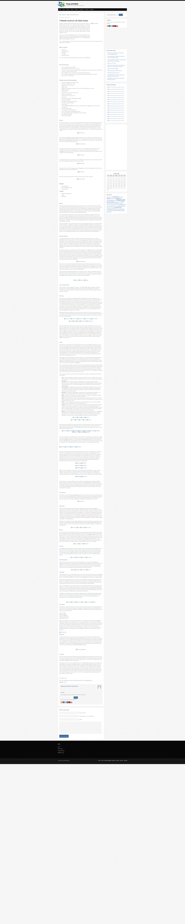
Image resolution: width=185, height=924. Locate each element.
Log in (59, 746)
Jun (116, 87)
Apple (108, 198)
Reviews (67, 9)
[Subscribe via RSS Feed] (62, 702)
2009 (108, 112)
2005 (108, 120)
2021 (108, 93)
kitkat (120, 204)
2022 (108, 91)
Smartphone (110, 209)
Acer (108, 197)
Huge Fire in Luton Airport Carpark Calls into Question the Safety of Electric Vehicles (116, 66)
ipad (112, 204)
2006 (108, 118)
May (115, 87)
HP (120, 202)
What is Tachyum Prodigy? (113, 68)
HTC (122, 202)
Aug (118, 89)
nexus (116, 206)
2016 (108, 97)
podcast (111, 207)
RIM (114, 207)
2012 (108, 105)
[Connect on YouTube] (71, 702)
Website (80, 719)
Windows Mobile (113, 210)
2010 (108, 110)
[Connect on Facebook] (63, 702)
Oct (121, 89)
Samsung (118, 208)
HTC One (109, 203)
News (64, 9)
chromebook (110, 200)
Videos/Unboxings (107, 760)
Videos (72, 9)
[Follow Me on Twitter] (65, 702)
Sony (114, 209)
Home (60, 9)
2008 (108, 114)
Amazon (110, 197)
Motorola (113, 206)
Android (78, 680)
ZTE (111, 212)
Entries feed (60, 748)
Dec (123, 97)
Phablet (108, 207)
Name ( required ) (82, 712)
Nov (122, 89)
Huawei (108, 204)
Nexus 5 (120, 206)
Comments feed (61, 750)
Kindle (118, 204)
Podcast (76, 9)
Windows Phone (120, 210)
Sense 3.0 (82, 680)
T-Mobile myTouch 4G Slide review (73, 20)
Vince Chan (62, 17)
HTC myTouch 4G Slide (72, 680)
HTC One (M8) (114, 203)
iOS (110, 204)
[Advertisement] (110, 4)
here (66, 487)
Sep (119, 97)
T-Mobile (65, 680)
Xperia (108, 212)
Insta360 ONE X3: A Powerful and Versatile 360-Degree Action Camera (116, 75)
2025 (108, 87)
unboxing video (87, 57)
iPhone (115, 204)
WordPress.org (61, 752)
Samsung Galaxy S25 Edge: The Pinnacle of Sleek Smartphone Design (116, 57)
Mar (112, 95)
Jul (117, 89)
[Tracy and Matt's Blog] (61, 7)
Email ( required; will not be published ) (86, 716)
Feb (111, 95)
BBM (114, 198)
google (112, 202)
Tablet (123, 209)
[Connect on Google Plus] (69, 702)
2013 (108, 103)
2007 (108, 116)
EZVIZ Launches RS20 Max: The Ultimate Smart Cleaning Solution (116, 53)
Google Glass (117, 202)
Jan (109, 95)
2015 (108, 99)
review (85, 680)
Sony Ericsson (118, 209)
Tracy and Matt (72, 4)
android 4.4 (121, 197)
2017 (108, 95)
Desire (115, 200)
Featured (120, 199)
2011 (108, 108)
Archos (111, 198)
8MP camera (89, 680)
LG (107, 206)
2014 (108, 101)
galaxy (108, 202)
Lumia (109, 206)
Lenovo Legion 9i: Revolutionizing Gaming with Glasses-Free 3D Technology (117, 60)
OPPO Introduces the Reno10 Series (115, 70)
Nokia (123, 206)
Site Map (91, 9)
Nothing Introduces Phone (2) (113, 72)
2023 (108, 89)
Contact (86, 9)
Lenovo (124, 204)
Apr (113, 89)
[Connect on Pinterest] (67, 702)
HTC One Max (120, 203)
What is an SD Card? (112, 63)
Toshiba (108, 210)
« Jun (108, 189)
